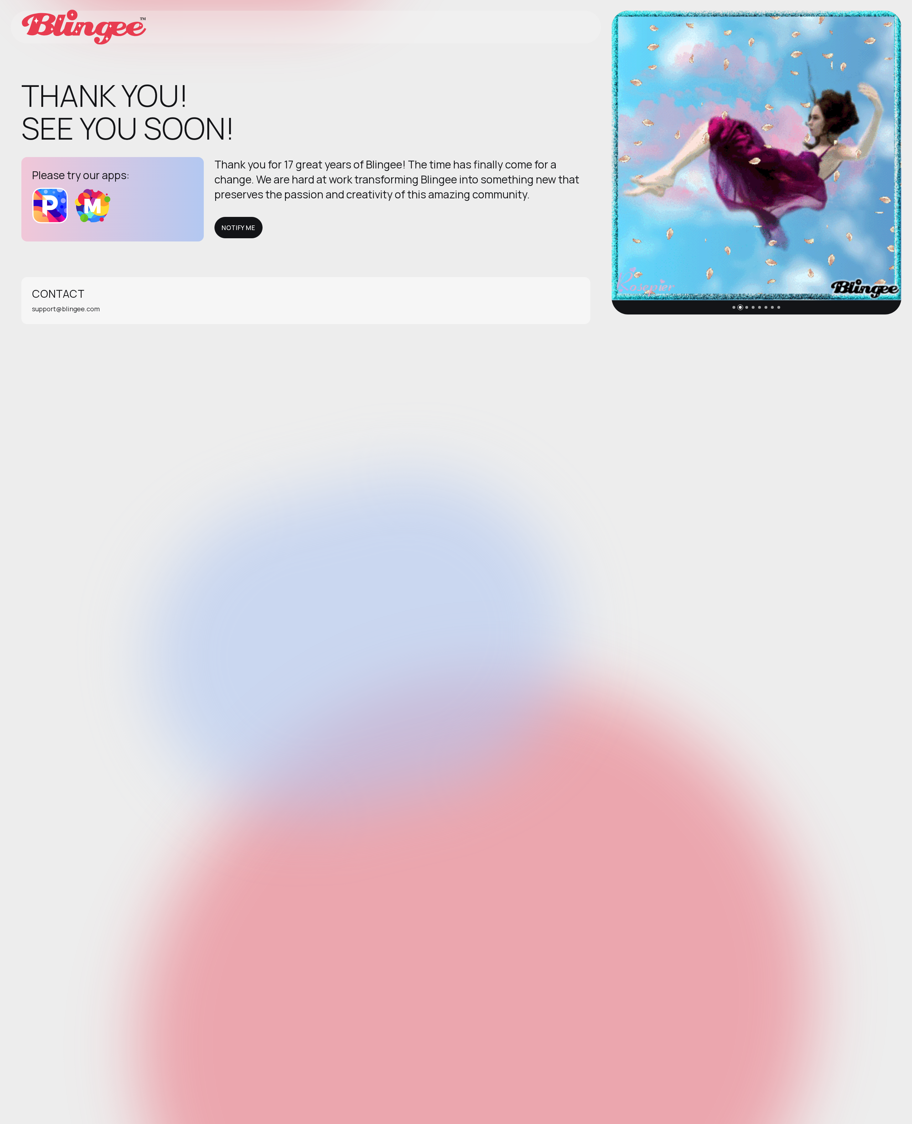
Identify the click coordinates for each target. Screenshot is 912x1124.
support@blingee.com (66, 309)
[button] (733, 307)
